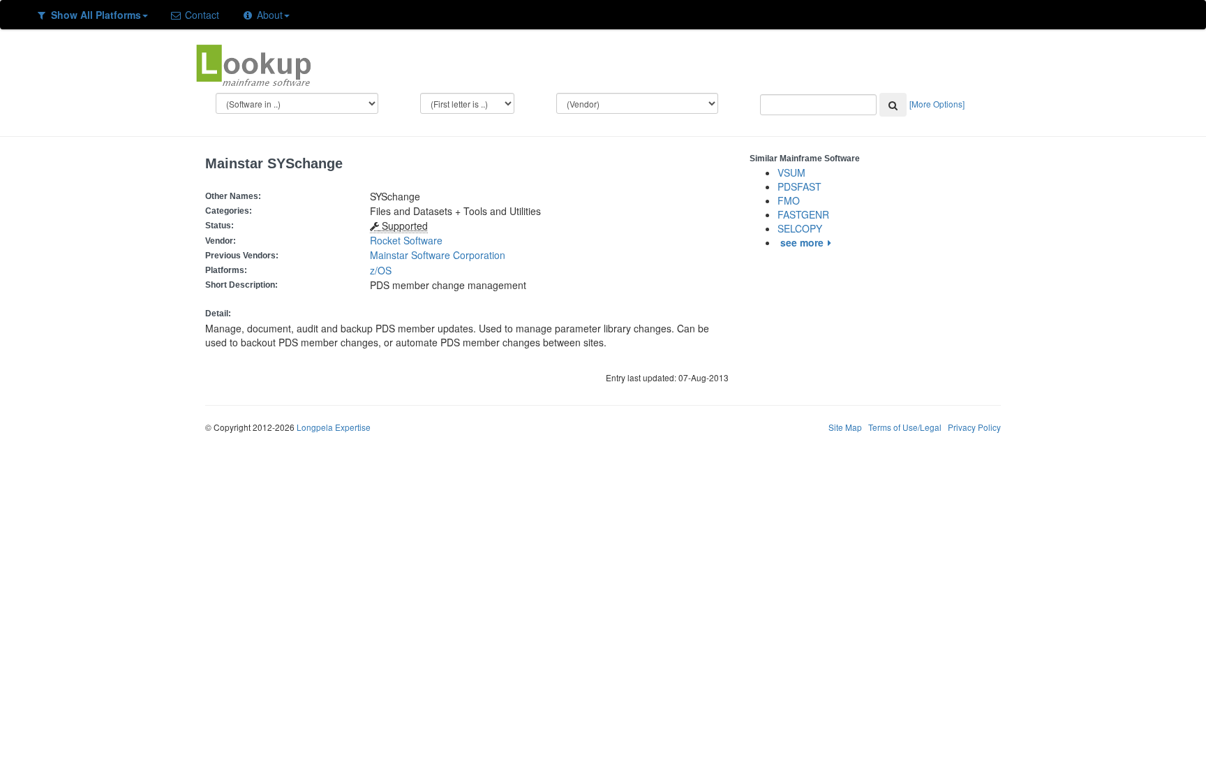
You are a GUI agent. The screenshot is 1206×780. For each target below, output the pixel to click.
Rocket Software (406, 240)
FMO (788, 200)
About (268, 15)
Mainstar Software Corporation (437, 255)
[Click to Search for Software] (893, 105)
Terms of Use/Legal (904, 427)
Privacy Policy (974, 427)
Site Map (845, 427)
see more (802, 242)
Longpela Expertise (334, 427)
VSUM (791, 172)
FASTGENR (803, 214)
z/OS (383, 270)
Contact (200, 15)
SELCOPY (799, 228)
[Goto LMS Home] (253, 64)
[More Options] (937, 104)
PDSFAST (799, 186)
